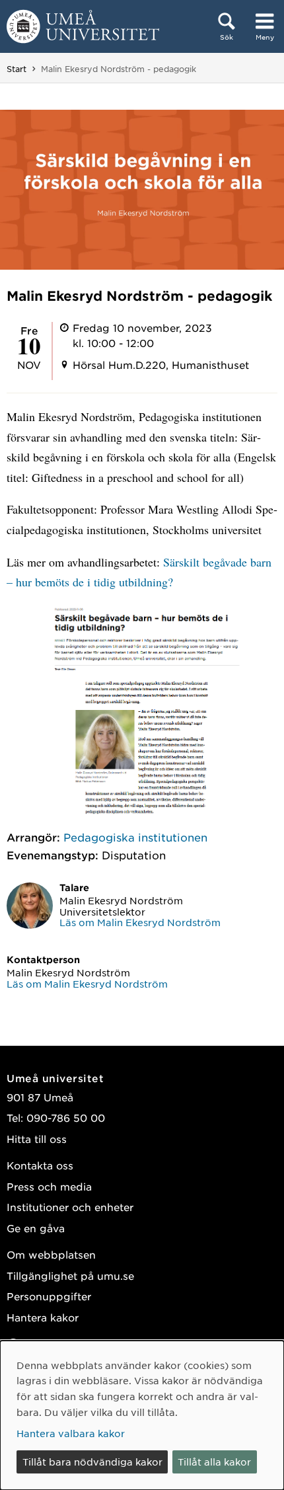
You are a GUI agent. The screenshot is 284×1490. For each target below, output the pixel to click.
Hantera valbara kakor (71, 1433)
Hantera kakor (43, 1317)
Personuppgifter (49, 1296)
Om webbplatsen (51, 1254)
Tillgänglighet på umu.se (70, 1275)
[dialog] (142, 1415)
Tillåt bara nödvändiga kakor (92, 1462)
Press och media (49, 1186)
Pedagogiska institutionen (135, 836)
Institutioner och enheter (70, 1206)
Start (16, 68)
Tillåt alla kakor (214, 1462)
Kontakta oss (40, 1165)
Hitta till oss (37, 1138)
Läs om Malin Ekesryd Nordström (140, 922)
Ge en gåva (36, 1228)
